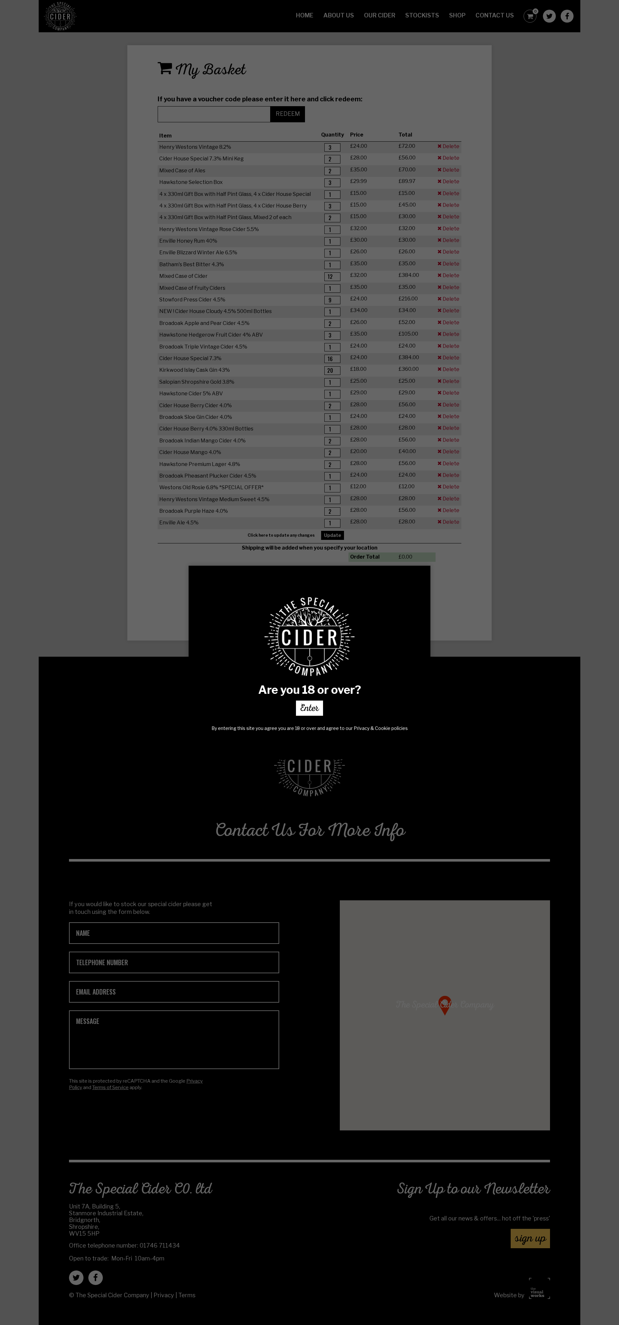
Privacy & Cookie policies (381, 728)
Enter (309, 709)
